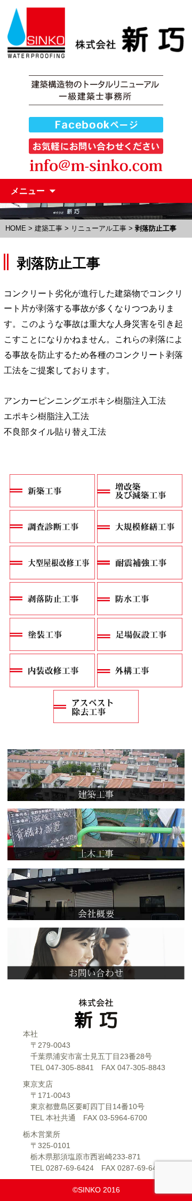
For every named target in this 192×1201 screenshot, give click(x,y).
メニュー (28, 190)
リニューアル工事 (98, 228)
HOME (15, 228)
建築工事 (48, 228)
